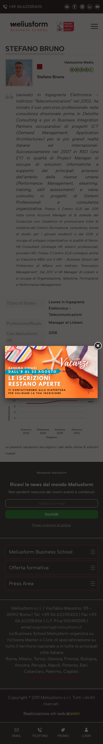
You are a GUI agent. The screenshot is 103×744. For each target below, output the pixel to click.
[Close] (97, 346)
